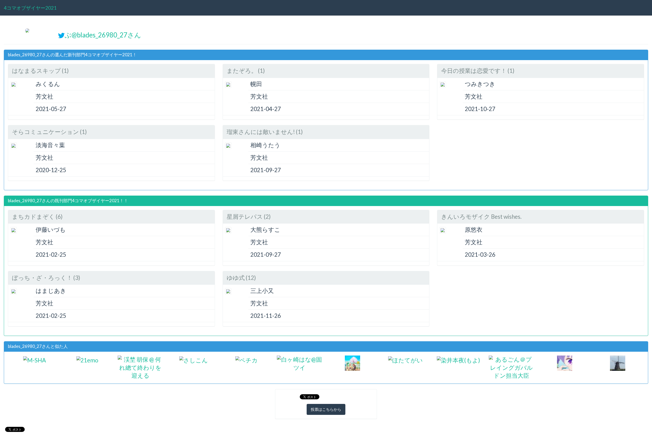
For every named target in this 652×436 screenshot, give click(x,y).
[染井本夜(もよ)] (458, 359)
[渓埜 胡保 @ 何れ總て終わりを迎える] (140, 366)
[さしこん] (193, 359)
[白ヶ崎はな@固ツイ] (299, 362)
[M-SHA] (34, 359)
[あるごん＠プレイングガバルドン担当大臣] (511, 366)
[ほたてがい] (405, 359)
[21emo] (87, 359)
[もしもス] (352, 362)
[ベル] (617, 362)
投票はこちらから (326, 409)
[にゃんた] (564, 362)
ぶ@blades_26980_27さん (103, 35)
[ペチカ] (246, 359)
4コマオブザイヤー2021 (30, 8)
